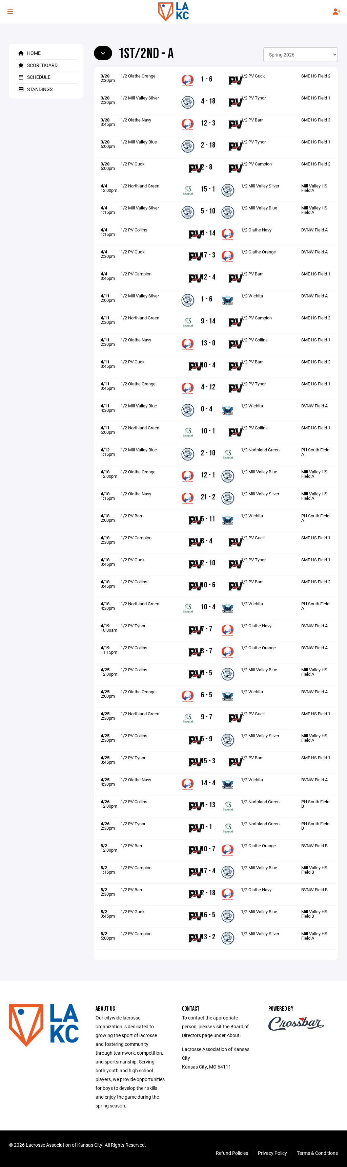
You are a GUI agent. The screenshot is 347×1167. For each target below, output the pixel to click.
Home (33, 53)
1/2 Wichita (252, 296)
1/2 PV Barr (252, 120)
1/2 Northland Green (140, 186)
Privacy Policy (272, 1153)
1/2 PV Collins (134, 230)
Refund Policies (232, 1153)
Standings (39, 89)
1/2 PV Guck (253, 76)
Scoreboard (42, 65)
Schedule (38, 77)
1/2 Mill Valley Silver (140, 98)
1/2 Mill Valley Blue (139, 142)
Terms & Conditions (317, 1153)
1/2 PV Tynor (253, 98)
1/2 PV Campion (256, 164)
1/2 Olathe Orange (138, 76)
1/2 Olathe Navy (136, 120)
